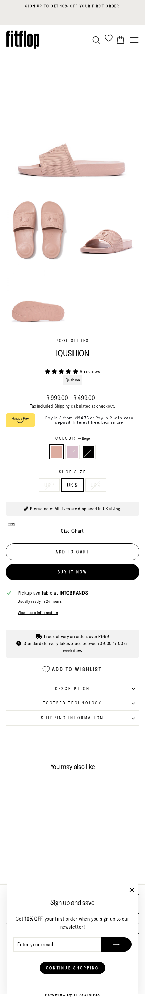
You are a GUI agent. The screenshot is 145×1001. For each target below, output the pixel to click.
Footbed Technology (72, 702)
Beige (56, 452)
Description (72, 688)
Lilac (72, 452)
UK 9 (72, 485)
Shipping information (72, 717)
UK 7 (49, 485)
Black (88, 452)
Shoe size (72, 471)
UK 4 (96, 485)
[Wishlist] (108, 38)
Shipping (62, 406)
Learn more (112, 422)
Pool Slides (72, 340)
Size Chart (72, 531)
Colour (72, 438)
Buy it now (73, 571)
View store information (38, 612)
